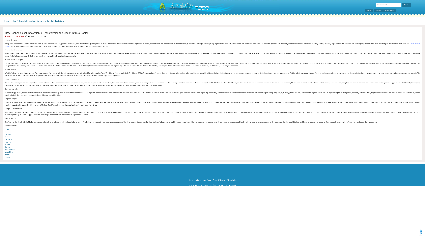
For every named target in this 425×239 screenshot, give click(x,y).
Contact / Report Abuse (202, 180)
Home (6, 21)
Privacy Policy (232, 180)
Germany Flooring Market (8, 142)
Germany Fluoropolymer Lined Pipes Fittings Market (10, 152)
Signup (378, 10)
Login (369, 10)
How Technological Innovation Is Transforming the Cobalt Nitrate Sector (39, 21)
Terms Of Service (219, 180)
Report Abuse (389, 10)
